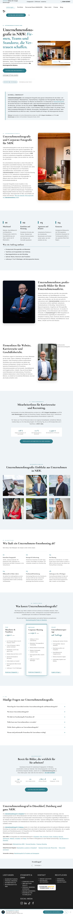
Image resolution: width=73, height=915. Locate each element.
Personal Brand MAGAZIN (33, 7)
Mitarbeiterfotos (10, 882)
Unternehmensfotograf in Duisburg (14, 827)
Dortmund (45, 836)
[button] (29, 15)
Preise (56, 7)
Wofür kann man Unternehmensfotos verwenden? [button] (21, 722)
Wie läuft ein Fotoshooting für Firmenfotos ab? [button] (21, 717)
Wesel (24, 838)
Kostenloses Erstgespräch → (14, 70)
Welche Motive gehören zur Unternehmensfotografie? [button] (22, 727)
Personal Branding (30, 844)
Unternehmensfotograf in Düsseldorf (14, 814)
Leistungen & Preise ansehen (10, 75)
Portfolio (20, 7)
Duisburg (55, 836)
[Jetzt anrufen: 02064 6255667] (66, 912)
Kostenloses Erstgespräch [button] (36, 789)
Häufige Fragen (61, 882)
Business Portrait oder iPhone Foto (48, 848)
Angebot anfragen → (56, 672)
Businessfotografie (59, 101)
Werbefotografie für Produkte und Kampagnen (26, 853)
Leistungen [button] (10, 7)
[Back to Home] (4, 11)
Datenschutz (61, 880)
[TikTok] (29, 903)
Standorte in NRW (28, 881)
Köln (41, 836)
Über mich (48, 7)
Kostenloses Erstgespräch (16, 15)
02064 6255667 (66, 1)
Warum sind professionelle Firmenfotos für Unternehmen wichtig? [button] (26, 732)
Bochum (61, 836)
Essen (50, 836)
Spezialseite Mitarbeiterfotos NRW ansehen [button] (36, 441)
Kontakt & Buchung (45, 879)
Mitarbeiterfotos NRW (19, 844)
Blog (61, 7)
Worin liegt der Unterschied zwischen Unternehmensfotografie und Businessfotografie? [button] (32, 706)
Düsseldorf (36, 836)
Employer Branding (41, 844)
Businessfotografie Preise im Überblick (36, 620)
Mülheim (12, 838)
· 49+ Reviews (10, 82)
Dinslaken (17, 838)
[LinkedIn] (25, 903)
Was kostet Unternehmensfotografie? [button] (18, 712)
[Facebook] (33, 903)
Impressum (60, 879)
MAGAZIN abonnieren (28, 891)
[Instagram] (21, 903)
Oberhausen (6, 838)
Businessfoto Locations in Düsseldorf (27, 848)
